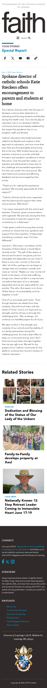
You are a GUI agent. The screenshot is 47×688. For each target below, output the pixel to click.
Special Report (14, 50)
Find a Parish (13, 625)
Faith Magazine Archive (18, 621)
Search (24, 38)
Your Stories (11, 46)
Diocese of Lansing (16, 614)
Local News (10, 497)
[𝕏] (8, 562)
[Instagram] (13, 562)
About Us (11, 606)
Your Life (9, 407)
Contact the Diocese (17, 610)
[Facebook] (3, 562)
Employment (13, 617)
